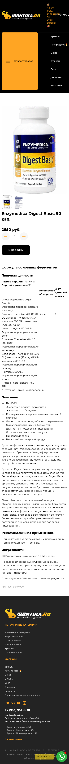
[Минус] (6, 236)
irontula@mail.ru (14, 715)
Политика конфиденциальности (22, 695)
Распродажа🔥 (59, 44)
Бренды (55, 36)
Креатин (9, 648)
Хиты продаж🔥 (13, 670)
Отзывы (55, 61)
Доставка (56, 77)
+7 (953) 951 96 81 (17, 710)
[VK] (13, 703)
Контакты (56, 85)
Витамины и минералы (17, 632)
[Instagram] (24, 703)
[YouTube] (18, 703)
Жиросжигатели (14, 636)
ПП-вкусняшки (13, 640)
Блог (53, 69)
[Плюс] (24, 236)
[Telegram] (7, 703)
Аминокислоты (13, 644)
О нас (54, 52)
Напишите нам (13, 739)
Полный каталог (13, 652)
